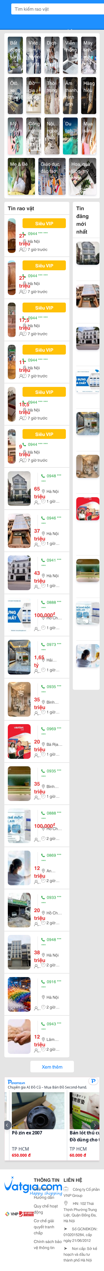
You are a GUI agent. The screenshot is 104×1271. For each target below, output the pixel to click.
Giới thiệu (42, 1188)
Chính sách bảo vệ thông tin (48, 1244)
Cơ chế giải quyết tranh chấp (44, 1226)
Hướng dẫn (44, 1197)
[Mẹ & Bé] (21, 175)
